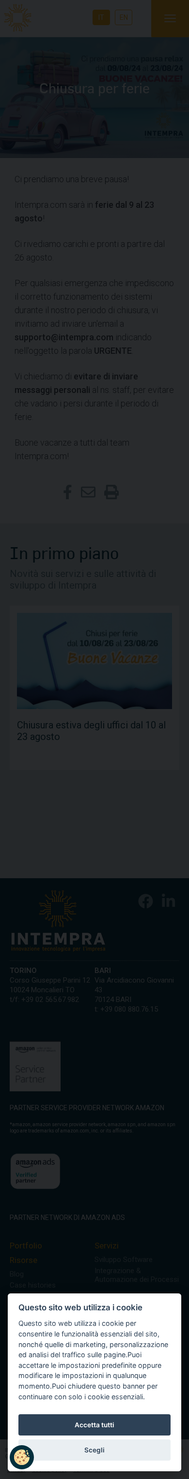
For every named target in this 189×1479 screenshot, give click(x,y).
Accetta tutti (94, 1425)
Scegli (94, 1450)
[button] (22, 1457)
